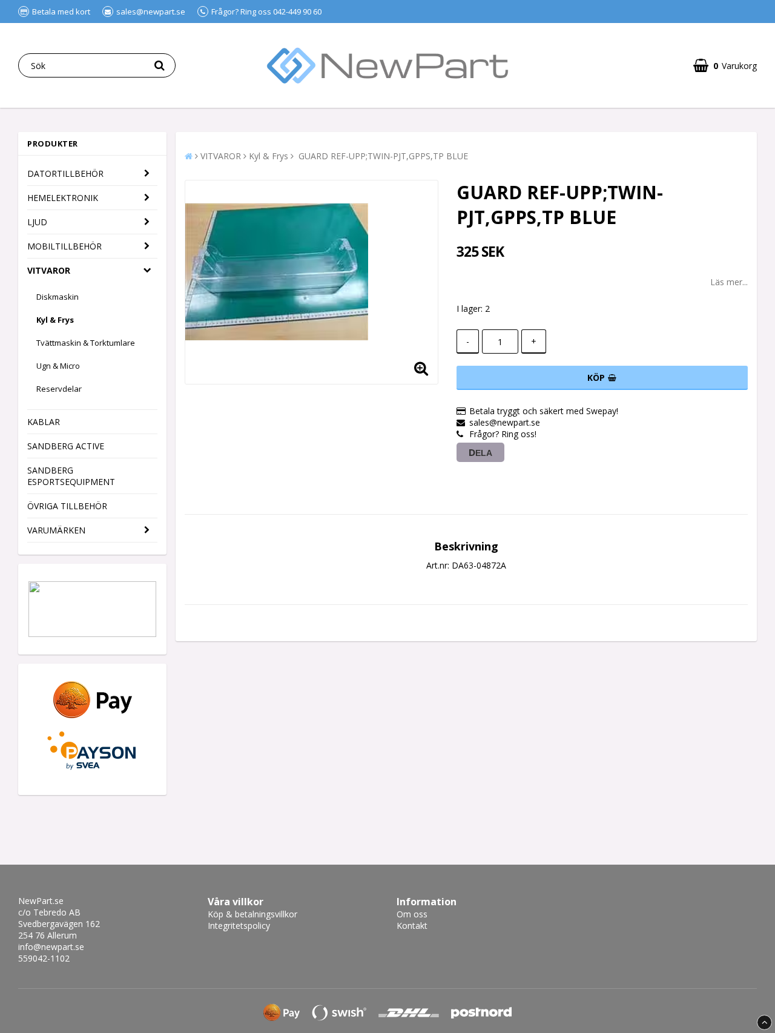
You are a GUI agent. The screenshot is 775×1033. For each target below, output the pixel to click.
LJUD (37, 222)
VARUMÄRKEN (56, 530)
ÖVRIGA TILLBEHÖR (67, 506)
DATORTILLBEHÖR (65, 173)
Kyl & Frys (55, 319)
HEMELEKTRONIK (62, 197)
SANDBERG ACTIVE (65, 446)
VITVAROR (48, 270)
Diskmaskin (57, 296)
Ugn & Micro (58, 365)
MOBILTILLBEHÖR (64, 246)
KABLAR (43, 421)
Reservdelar (59, 388)
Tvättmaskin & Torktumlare (85, 342)
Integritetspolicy (239, 925)
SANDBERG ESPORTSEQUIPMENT (71, 475)
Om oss (412, 914)
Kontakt (412, 925)
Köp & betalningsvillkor (252, 914)
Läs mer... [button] (729, 282)
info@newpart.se (51, 946)
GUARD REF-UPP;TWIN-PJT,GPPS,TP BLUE (382, 156)
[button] (725, 66)
